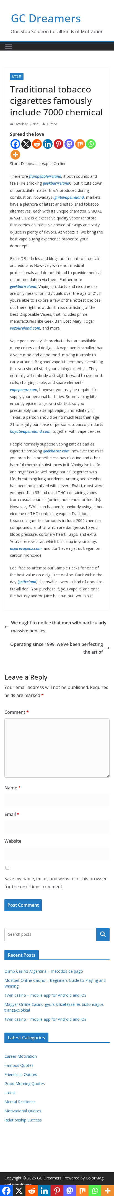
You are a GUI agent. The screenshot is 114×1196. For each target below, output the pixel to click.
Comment (16, 712)
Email (11, 814)
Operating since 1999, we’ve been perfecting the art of (56, 648)
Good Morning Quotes (24, 1083)
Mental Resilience (20, 1101)
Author (51, 124)
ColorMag (94, 1178)
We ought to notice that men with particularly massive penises (59, 627)
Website (12, 841)
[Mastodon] (69, 144)
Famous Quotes (18, 1065)
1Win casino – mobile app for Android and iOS (45, 995)
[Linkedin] (48, 144)
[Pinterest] (58, 144)
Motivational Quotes (22, 1110)
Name (12, 788)
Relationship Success (23, 1120)
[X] (26, 144)
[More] (15, 155)
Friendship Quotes (20, 1074)
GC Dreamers (46, 18)
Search (103, 934)
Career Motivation (20, 1056)
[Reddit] (37, 144)
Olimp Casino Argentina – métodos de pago (43, 971)
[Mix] (80, 144)
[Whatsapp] (91, 144)
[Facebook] (15, 144)
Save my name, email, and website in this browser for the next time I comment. (55, 883)
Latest (16, 76)
